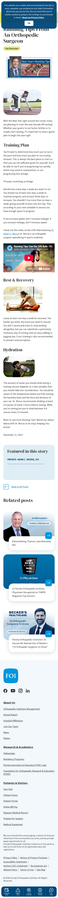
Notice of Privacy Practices (33, 857)
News (6, 732)
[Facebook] (5, 691)
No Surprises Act (38, 866)
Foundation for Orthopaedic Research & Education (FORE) (28, 772)
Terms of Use (27, 870)
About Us (9, 703)
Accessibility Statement (15, 862)
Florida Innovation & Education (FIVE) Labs (24, 765)
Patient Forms (10, 795)
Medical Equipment (13, 824)
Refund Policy (10, 870)
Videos (6, 738)
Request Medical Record (15, 812)
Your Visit (8, 789)
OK (29, 23)
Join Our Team (10, 726)
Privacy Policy (10, 857)
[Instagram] (20, 691)
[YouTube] (13, 690)
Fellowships (9, 753)
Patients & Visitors (15, 783)
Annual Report (10, 715)
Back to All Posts (19, 487)
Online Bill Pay (10, 807)
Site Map (41, 870)
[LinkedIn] (28, 691)
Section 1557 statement (15, 866)
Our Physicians (11, 49)
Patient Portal (10, 801)
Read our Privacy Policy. (33, 17)
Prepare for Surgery (13, 818)
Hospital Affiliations (13, 720)
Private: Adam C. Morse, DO (23, 459)
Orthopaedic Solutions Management (21, 709)
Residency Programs (13, 759)
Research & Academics (18, 747)
